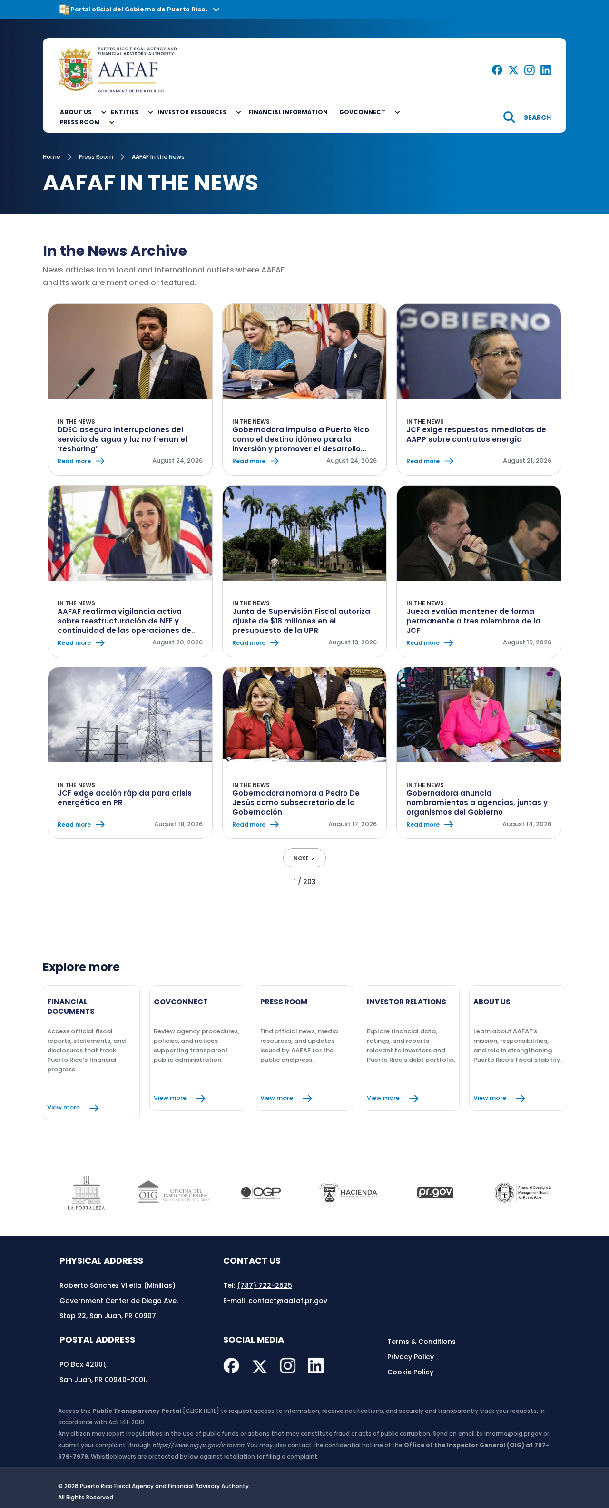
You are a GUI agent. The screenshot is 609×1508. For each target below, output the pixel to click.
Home (51, 157)
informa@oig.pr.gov (513, 1434)
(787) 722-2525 (264, 1285)
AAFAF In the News (158, 157)
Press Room (96, 157)
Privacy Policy (410, 1357)
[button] (304, 9)
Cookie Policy (410, 1372)
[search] (527, 117)
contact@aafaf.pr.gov (287, 1300)
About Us (76, 112)
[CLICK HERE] (201, 1411)
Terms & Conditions (421, 1341)
